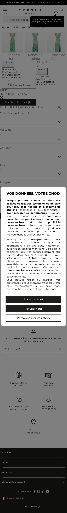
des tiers (37, 245)
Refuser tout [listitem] (33, 308)
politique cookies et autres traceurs (35, 289)
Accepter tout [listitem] (33, 299)
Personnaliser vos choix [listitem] (33, 318)
